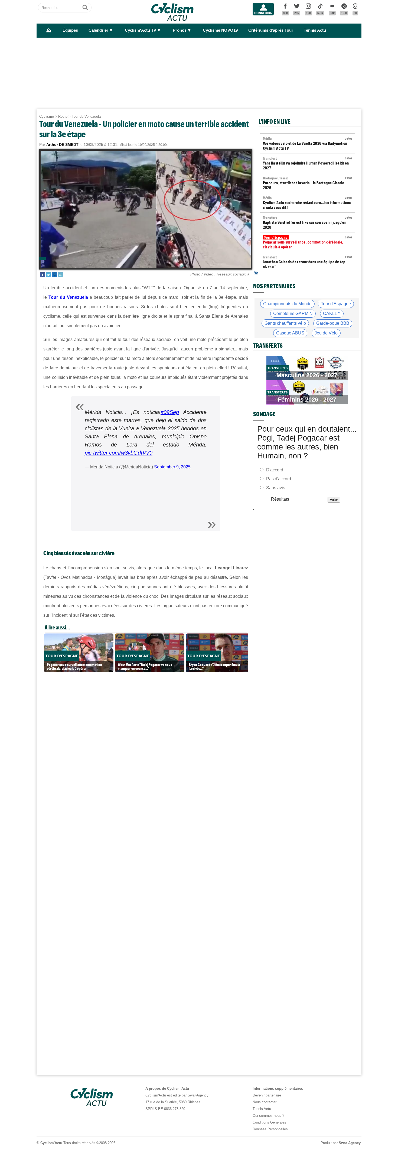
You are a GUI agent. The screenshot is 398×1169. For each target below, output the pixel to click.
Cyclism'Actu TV (140, 30)
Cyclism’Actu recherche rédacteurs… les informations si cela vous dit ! (307, 203)
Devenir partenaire (267, 1095)
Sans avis (275, 487)
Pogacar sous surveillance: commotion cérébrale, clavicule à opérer (307, 242)
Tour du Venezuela (86, 116)
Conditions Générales (269, 1122)
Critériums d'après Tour (270, 30)
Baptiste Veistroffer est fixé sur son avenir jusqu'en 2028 (307, 222)
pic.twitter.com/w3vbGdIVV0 (118, 453)
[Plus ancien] (256, 272)
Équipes (70, 30)
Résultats (280, 499)
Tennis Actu (315, 30)
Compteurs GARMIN (293, 313)
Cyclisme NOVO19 (220, 30)
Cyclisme (46, 116)
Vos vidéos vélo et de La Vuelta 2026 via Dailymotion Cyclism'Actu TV (307, 143)
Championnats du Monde (287, 303)
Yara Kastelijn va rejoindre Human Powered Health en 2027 (307, 163)
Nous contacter (264, 1102)
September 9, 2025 (172, 467)
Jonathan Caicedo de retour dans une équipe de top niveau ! (307, 262)
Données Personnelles (270, 1129)
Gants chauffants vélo (285, 323)
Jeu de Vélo (326, 333)
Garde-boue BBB (332, 323)
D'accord (274, 470)
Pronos (180, 30)
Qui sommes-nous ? (268, 1116)
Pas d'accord (278, 479)
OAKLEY (332, 313)
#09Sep (170, 412)
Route (62, 116)
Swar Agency (349, 1143)
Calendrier (98, 30)
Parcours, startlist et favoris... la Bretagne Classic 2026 (307, 183)
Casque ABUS (290, 333)
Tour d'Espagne (336, 303)
